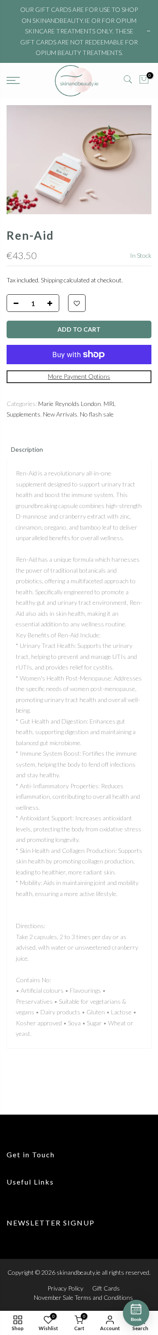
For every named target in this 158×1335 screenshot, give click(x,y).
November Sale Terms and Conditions (83, 1297)
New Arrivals (60, 414)
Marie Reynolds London (69, 403)
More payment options (79, 376)
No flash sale (97, 414)
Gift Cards (106, 1288)
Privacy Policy (65, 1288)
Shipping (51, 280)
